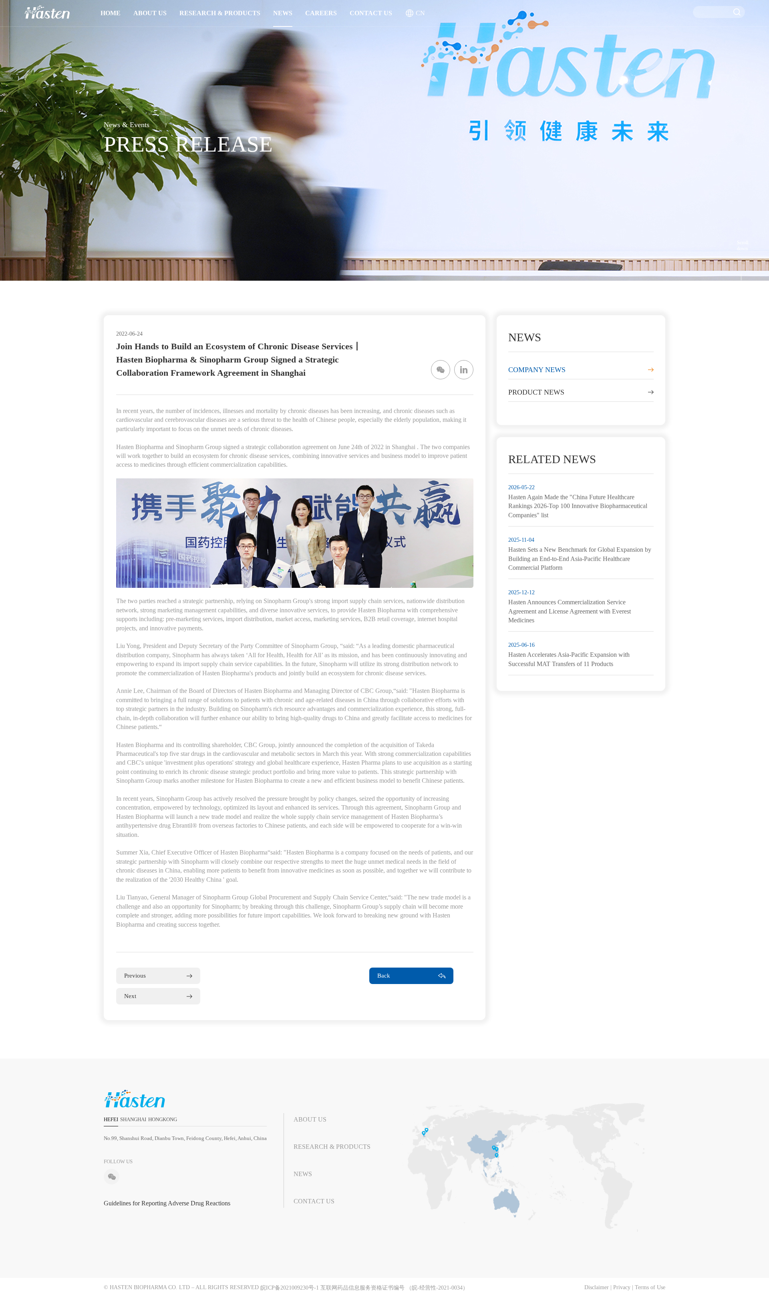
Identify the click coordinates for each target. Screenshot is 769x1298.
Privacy (621, 1287)
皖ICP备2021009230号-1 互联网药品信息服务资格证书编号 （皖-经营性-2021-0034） (364, 1288)
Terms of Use (650, 1287)
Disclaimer (596, 1287)
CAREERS (321, 13)
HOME (111, 13)
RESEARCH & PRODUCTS (219, 13)
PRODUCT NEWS (536, 392)
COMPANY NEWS (537, 370)
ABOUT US (150, 13)
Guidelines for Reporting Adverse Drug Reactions (167, 1203)
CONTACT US (371, 13)
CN (420, 13)
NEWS (282, 13)
